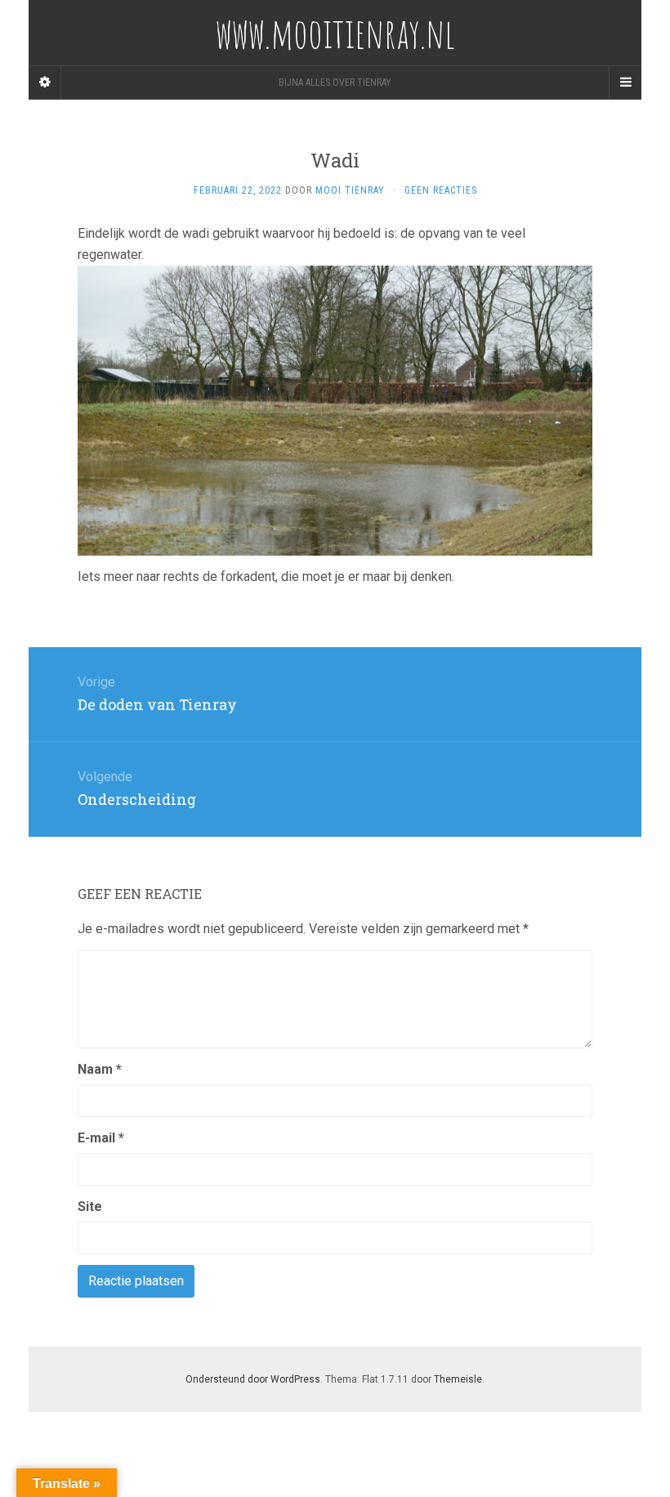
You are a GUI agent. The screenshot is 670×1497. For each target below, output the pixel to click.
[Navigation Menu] (625, 82)
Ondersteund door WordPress (252, 1379)
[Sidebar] (45, 82)
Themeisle (458, 1379)
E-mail (101, 1138)
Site (90, 1206)
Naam (100, 1069)
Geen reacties (440, 190)
